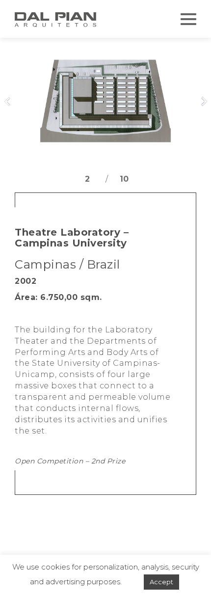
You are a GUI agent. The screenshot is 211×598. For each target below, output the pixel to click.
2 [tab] (87, 178)
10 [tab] (124, 178)
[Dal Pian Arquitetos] (56, 19)
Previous (7, 101)
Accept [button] (161, 582)
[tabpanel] (105, 104)
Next (203, 101)
